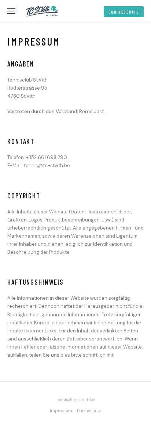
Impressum (61, 410)
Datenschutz (89, 410)
